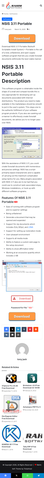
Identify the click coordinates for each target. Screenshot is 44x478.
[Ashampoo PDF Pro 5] (32, 400)
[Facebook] (6, 329)
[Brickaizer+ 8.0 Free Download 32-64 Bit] (32, 378)
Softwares (13, 14)
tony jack (8, 29)
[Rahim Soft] (14, 5)
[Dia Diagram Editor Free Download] (11, 404)
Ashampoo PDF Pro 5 (32, 407)
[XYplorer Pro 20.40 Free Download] (11, 378)
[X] (12, 329)
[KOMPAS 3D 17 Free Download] (11, 433)
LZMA (30, 227)
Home (5, 14)
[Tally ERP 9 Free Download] (32, 434)
